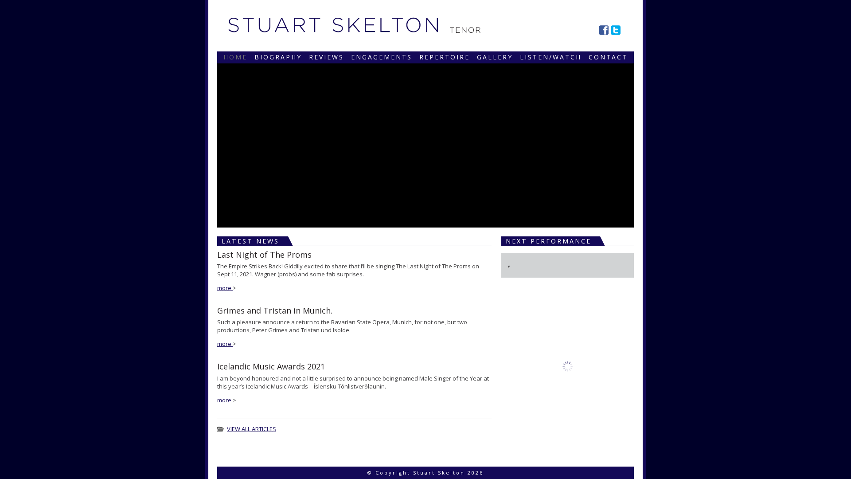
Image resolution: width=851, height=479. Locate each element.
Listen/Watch (551, 57)
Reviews (326, 57)
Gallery (495, 57)
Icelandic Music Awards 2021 (271, 366)
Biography (278, 57)
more (225, 288)
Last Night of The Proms (264, 254)
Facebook (604, 30)
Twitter (616, 30)
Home (235, 57)
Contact (608, 57)
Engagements (381, 57)
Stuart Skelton (333, 25)
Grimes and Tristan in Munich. (274, 310)
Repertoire (444, 57)
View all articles (251, 429)
